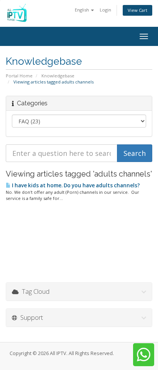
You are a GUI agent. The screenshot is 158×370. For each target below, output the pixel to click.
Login (105, 10)
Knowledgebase (57, 76)
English (82, 10)
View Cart (137, 10)
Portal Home (19, 76)
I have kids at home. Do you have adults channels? (75, 185)
